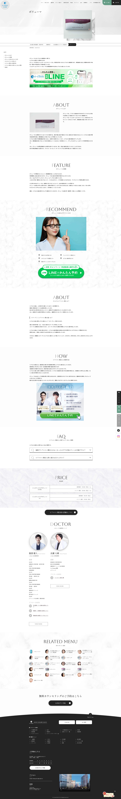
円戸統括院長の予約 (96, 2)
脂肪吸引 (33, 741)
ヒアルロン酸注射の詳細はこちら (61, 512)
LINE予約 (119, 398)
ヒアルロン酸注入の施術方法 (10, 63)
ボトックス (33, 743)
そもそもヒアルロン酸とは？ (10, 61)
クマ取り (48, 739)
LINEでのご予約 (40, 768)
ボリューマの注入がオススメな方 (11, 59)
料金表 (71, 2)
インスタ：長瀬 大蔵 (59, 577)
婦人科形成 (79, 743)
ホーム (42, 2)
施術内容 (52, 2)
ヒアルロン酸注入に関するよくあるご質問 (13, 65)
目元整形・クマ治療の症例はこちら (40, 606)
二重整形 (33, 739)
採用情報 (85, 2)
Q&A (81, 2)
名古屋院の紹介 (34, 730)
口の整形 (48, 743)
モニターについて (34, 733)
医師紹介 (48, 731)
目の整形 (64, 739)
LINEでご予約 (60, 703)
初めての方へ (47, 2)
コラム (91, 2)
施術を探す (119, 421)
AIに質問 (119, 410)
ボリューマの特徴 (8, 57)
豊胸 (63, 743)
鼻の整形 (79, 739)
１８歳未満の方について (67, 730)
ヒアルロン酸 (80, 741)
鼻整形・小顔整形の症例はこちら (40, 610)
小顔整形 (48, 741)
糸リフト (64, 741)
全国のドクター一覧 (66, 731)
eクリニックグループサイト (52, 733)
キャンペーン (76, 2)
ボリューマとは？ (8, 55)
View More (38, 624)
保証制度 (79, 731)
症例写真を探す (66, 2)
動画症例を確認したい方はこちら (40, 615)
